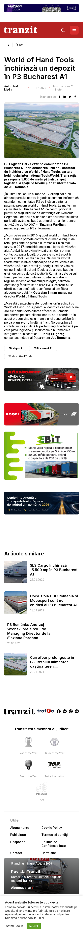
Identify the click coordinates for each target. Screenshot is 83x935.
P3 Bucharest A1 (43, 348)
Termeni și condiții (55, 835)
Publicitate (18, 835)
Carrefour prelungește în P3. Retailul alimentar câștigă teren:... (52, 661)
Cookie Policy (52, 828)
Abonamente (19, 828)
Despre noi (18, 842)
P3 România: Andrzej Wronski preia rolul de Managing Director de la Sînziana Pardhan (29, 631)
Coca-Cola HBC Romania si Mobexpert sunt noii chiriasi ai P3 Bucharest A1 (54, 600)
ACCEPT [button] (33, 925)
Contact (16, 853)
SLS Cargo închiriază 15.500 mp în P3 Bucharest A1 (54, 569)
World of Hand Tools (20, 356)
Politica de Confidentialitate (54, 844)
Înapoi (20, 44)
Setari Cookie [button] (15, 926)
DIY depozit (15, 348)
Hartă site (49, 853)
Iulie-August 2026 (41, 863)
